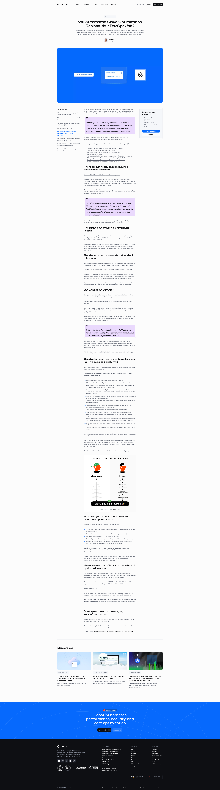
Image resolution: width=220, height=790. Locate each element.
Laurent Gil (112, 39)
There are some (89, 179)
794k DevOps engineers (101, 179)
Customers (87, 4)
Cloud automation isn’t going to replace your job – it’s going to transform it (66, 133)
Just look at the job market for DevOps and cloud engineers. (102, 175)
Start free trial (158, 4)
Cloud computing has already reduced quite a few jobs (103, 152)
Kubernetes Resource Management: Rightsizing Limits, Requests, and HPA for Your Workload (145, 678)
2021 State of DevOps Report (96, 308)
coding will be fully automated (93, 240)
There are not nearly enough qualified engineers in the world (68, 114)
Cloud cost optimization (100, 672)
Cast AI (86, 632)
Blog (91, 632)
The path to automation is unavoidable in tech (101, 150)
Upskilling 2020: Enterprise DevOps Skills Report (99, 181)
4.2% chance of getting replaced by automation (109, 223)
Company (113, 4)
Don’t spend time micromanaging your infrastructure (103, 162)
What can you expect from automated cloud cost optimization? (68, 139)
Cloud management (110, 17)
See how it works (151, 131)
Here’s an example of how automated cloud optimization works (68, 145)
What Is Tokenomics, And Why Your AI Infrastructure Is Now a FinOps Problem (71, 678)
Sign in (149, 4)
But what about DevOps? (64, 128)
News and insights (63, 672)
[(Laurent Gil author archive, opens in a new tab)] (106, 42)
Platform (78, 4)
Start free (150, 134)
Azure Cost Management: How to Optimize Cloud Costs (108, 677)
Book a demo (140, 4)
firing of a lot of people (124, 316)
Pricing (96, 4)
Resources (103, 4)
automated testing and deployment (94, 248)
